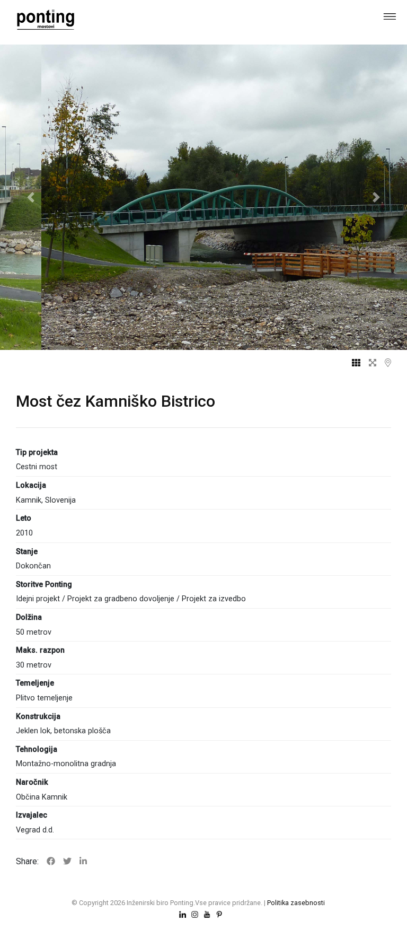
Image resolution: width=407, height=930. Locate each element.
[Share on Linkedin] (83, 861)
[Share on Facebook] (51, 861)
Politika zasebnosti (296, 903)
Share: (27, 861)
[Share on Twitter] (67, 861)
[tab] (351, 363)
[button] (30, 197)
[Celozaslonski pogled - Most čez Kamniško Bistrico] (368, 363)
